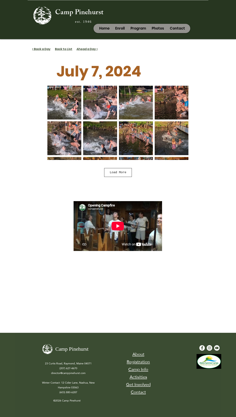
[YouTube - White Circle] (217, 348)
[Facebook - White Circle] (202, 348)
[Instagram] (209, 348)
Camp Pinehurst (79, 13)
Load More (118, 172)
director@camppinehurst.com (68, 373)
